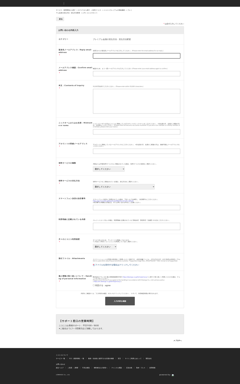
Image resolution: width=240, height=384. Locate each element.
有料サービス (96, 10)
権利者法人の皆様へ (100, 368)
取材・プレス (140, 368)
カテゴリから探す (84, 10)
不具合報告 (86, 368)
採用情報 (152, 368)
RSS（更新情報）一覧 (76, 358)
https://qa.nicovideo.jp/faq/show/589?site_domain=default (113, 201)
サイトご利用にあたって (133, 358)
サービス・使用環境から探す (66, 10)
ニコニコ (59, 3)
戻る (61, 19)
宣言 (119, 358)
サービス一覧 (60, 358)
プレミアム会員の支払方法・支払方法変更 (112, 39)
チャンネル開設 (117, 368)
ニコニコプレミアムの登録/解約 (114, 10)
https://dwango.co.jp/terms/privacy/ (135, 277)
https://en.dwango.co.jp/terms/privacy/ (107, 281)
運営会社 (149, 358)
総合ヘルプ (60, 368)
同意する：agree (102, 285)
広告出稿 (129, 368)
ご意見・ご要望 (73, 368)
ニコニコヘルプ (79, 3)
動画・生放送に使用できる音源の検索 (101, 358)
